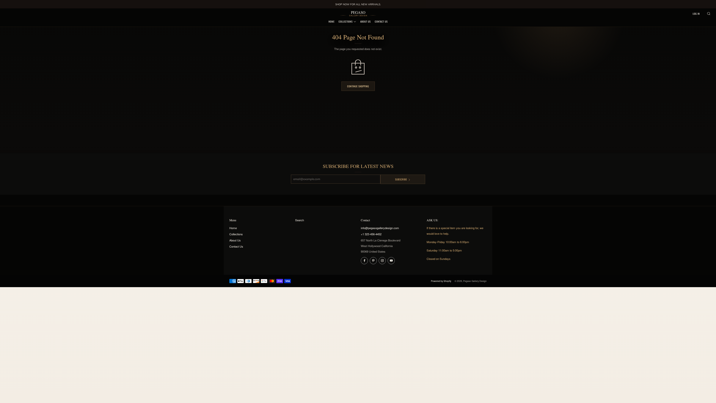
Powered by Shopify (441, 280)
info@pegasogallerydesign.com (380, 228)
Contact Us (381, 21)
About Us (365, 21)
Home (332, 21)
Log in (696, 13)
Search (299, 220)
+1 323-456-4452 (371, 234)
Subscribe (401, 179)
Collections (346, 21)
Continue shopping (358, 86)
